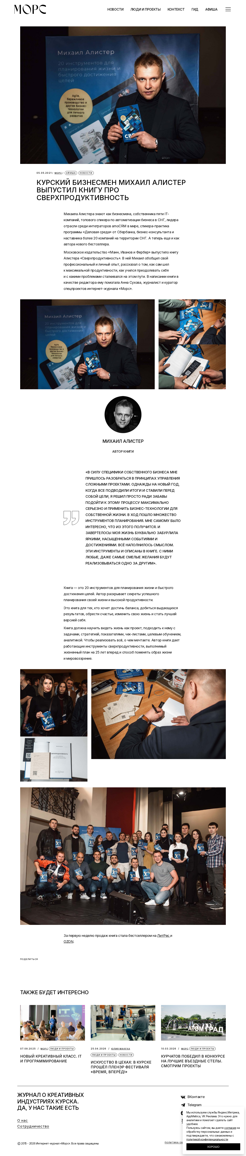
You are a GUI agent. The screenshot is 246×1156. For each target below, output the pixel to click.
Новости (86, 173)
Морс (58, 173)
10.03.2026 (168, 1049)
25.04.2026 (98, 1049)
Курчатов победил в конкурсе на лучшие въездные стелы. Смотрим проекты (193, 1061)
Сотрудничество (33, 1126)
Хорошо (213, 1146)
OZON (68, 942)
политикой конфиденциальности (207, 1139)
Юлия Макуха (120, 1049)
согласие (230, 1127)
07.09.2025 (28, 1049)
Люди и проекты (62, 1048)
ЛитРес (163, 936)
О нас (22, 1120)
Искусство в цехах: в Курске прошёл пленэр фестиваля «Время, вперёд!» (121, 1067)
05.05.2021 (44, 173)
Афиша (71, 173)
